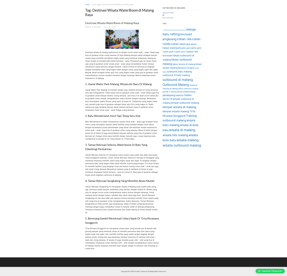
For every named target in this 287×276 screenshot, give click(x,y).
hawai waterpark (172, 47)
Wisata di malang (93, 27)
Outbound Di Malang (168, 12)
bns (182, 34)
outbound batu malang (179, 71)
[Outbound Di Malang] (163, 15)
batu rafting (171, 34)
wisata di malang (182, 130)
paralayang (169, 95)
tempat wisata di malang (179, 107)
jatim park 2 (169, 51)
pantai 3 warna (169, 91)
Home (87, 4)
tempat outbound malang (185, 102)
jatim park (186, 48)
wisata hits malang (175, 135)
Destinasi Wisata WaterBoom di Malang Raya (112, 23)
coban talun (178, 44)
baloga (191, 29)
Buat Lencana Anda (168, 17)
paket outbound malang (188, 88)
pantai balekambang (186, 91)
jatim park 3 (181, 52)
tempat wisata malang (176, 111)
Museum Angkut (186, 68)
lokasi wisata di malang (183, 64)
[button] (270, 271)
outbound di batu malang (176, 75)
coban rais (184, 39)
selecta (179, 95)
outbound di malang (178, 80)
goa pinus (191, 44)
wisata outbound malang (182, 145)
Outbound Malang (176, 85)
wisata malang (188, 140)
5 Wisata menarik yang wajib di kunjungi (174, 30)
